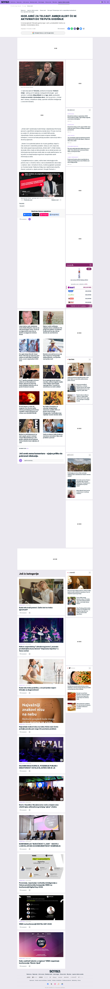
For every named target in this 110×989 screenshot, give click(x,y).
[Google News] (62, 984)
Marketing (74, 980)
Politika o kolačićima (56, 980)
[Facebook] (47, 984)
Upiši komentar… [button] (28, 460)
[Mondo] (34, 977)
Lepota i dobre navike (32, 10)
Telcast (22, 206)
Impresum (32, 980)
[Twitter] (51, 984)
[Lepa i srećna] (60, 977)
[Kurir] (28, 977)
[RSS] (58, 984)
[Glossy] (55, 977)
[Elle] (46, 977)
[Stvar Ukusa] (80, 977)
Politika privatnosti (66, 980)
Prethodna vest (28, 200)
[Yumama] (73, 977)
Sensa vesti (43, 10)
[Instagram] (55, 984)
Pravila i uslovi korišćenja (41, 980)
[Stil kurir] (50, 977)
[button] (61, 28)
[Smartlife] (66, 977)
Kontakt (49, 980)
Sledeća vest (55, 200)
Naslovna (23, 10)
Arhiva (79, 980)
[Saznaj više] (90, 359)
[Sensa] (5, 2)
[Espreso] (41, 977)
